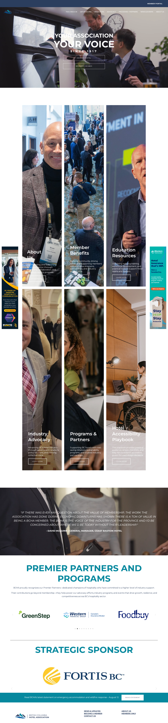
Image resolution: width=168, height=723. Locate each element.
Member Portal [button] (154, 4)
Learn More (36, 458)
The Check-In (71, 12)
